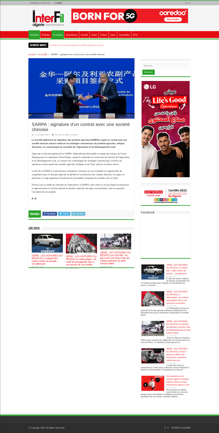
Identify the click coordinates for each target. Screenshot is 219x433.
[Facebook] (189, 3)
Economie (57, 35)
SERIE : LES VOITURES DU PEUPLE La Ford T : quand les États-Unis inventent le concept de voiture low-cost (177, 354)
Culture (103, 35)
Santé (94, 35)
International (71, 35)
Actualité (34, 35)
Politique (46, 35)
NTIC (135, 35)
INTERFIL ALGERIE (181, 428)
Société (84, 35)
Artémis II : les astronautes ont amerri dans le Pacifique (73, 45)
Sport (112, 35)
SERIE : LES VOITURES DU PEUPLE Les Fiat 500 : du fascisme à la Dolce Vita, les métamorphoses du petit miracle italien (115, 258)
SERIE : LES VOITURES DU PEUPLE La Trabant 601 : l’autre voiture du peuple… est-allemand (47, 259)
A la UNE (43, 54)
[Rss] (186, 3)
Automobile (124, 35)
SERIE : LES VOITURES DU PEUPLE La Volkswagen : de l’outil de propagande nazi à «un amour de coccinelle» (81, 260)
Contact (58, 3)
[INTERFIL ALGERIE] (48, 17)
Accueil (32, 54)
